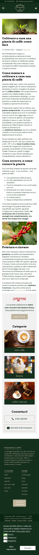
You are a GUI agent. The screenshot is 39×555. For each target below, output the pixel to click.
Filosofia (25, 484)
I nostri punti (26, 475)
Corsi (23, 481)
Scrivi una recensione (19, 503)
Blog (23, 478)
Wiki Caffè (19, 350)
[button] (19, 418)
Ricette (19, 375)
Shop (6, 491)
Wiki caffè (26, 50)
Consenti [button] (27, 548)
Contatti (24, 491)
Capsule (7, 481)
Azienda (24, 488)
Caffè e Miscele (19, 401)
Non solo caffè (9, 484)
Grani (6, 475)
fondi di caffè (20, 290)
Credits (13, 520)
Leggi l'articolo (20, 316)
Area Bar (7, 488)
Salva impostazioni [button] (11, 548)
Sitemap (7, 520)
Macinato (7, 478)
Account (24, 494)
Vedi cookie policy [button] (23, 531)
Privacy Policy (22, 520)
